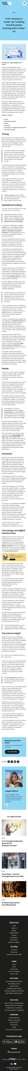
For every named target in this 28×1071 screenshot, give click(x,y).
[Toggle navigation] (24, 3)
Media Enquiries (14, 933)
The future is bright (9, 129)
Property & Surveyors (14, 1020)
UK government (11, 677)
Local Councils (14, 1022)
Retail (14, 1027)
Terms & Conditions (14, 971)
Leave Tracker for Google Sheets (14, 1003)
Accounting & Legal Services (14, 1029)
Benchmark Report (14, 942)
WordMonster (8, 410)
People (6, 123)
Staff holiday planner (14, 984)
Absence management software (14, 991)
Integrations (14, 937)
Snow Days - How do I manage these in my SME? (13, 875)
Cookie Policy (14, 969)
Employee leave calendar (14, 988)
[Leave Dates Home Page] (7, 3)
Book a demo (14, 940)
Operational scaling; (10, 121)
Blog (14, 12)
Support (14, 930)
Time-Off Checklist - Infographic (14, 1010)
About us (14, 928)
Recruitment (14, 1025)
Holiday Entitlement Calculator (14, 1005)
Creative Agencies (14, 1018)
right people (16, 435)
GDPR (14, 967)
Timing (6, 119)
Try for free (12, 752)
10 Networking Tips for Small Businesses (11, 904)
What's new (14, 952)
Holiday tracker (14, 986)
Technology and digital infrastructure (15, 127)
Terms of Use (14, 974)
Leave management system (14, 981)
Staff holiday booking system (14, 993)
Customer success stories (14, 954)
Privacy (14, 964)
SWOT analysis (9, 195)
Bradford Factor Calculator (14, 1008)
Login (14, 926)
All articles (14, 950)
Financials (7, 125)
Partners (14, 935)
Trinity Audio (14, 62)
